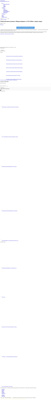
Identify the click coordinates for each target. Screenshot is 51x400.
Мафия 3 (5, 6)
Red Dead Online (6, 10)
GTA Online (4, 19)
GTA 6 (4, 5)
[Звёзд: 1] (0, 49)
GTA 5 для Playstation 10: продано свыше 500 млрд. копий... (10, 136)
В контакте (3, 389)
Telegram (3, 392)
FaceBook (3, 390)
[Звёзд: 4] (4, 49)
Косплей (3, 16)
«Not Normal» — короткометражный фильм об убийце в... (10, 356)
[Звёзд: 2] (2, 49)
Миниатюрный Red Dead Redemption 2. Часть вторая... (9, 166)
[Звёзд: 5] (5, 49)
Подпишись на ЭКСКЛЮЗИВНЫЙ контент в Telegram (25, 27)
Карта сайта (3, 396)
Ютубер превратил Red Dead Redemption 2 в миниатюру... (10, 210)
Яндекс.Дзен (3, 393)
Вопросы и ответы (4, 17)
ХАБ (2, 15)
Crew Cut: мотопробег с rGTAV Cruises (7, 386)
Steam (2, 391)
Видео (4, 14)
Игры (2, 3)
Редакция (3, 395)
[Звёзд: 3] (3, 49)
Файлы (3, 13)
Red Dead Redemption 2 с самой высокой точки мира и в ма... (10, 240)
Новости (3, 7)
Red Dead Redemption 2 (7, 4)
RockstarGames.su (4, 1)
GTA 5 (4, 9)
